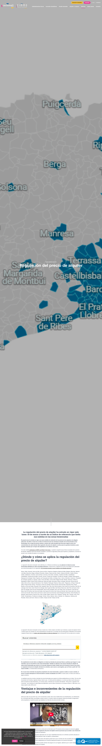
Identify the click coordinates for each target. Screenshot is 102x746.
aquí (25, 736)
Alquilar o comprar (74, 6)
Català (93, 2)
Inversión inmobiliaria (51, 6)
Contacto (98, 6)
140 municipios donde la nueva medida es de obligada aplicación (56, 568)
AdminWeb (87, 2)
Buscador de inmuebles (77, 2)
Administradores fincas (38, 6)
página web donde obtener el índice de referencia (45, 633)
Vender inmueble (63, 6)
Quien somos (90, 6)
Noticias (83, 6)
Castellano (98, 2)
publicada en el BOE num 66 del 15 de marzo (40, 550)
